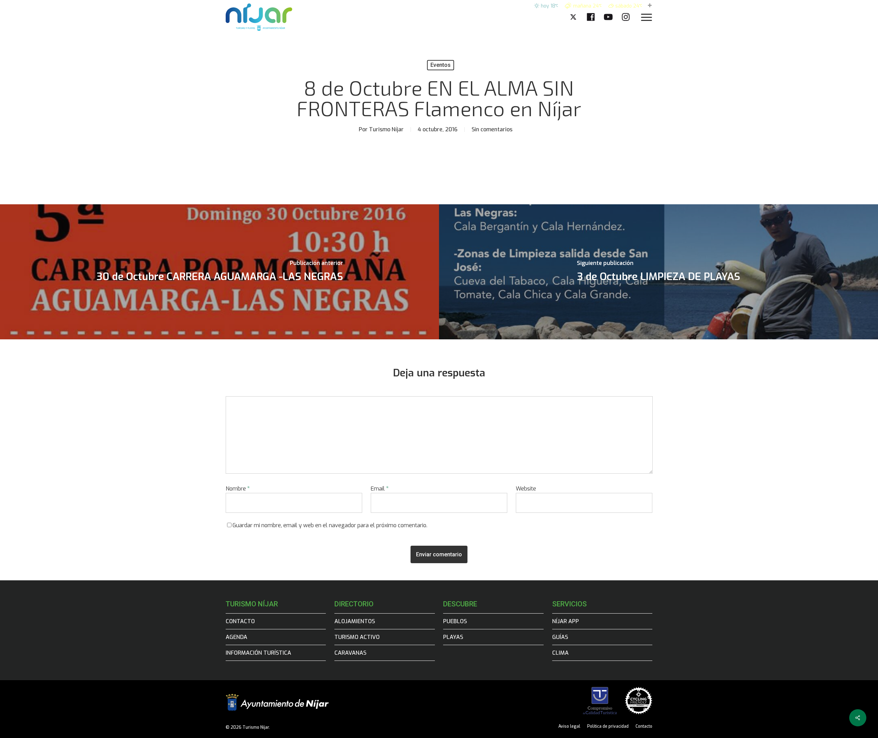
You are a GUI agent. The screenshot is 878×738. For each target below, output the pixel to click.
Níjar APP (565, 621)
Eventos (440, 65)
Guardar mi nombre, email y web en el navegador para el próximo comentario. (330, 525)
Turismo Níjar (386, 129)
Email (380, 488)
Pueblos (455, 621)
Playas (453, 637)
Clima (560, 652)
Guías (560, 637)
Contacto (240, 621)
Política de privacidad (608, 726)
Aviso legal (569, 726)
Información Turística (258, 652)
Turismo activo (357, 637)
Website (526, 488)
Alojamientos (354, 621)
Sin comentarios (492, 129)
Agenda (236, 637)
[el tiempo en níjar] (650, 6)
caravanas (350, 652)
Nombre (238, 488)
